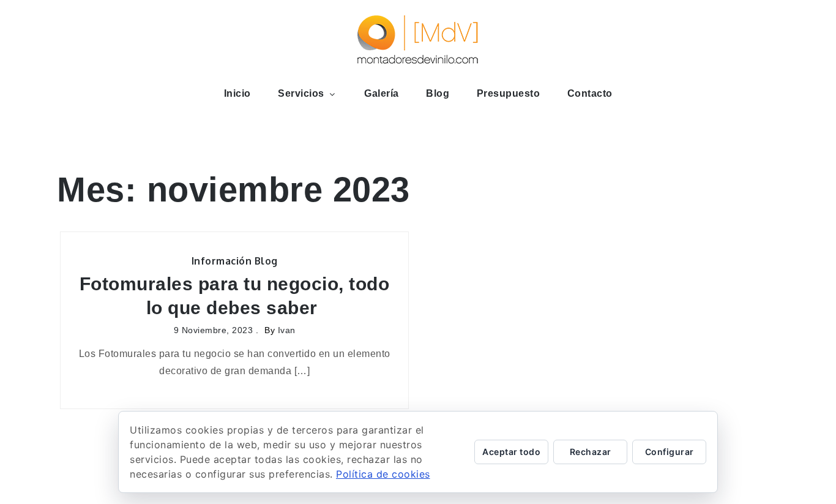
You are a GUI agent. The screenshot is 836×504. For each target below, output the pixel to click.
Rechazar (590, 451)
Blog (437, 93)
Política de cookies (383, 474)
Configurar (669, 451)
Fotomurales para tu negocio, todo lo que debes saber (235, 296)
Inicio (237, 93)
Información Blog (235, 261)
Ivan (287, 330)
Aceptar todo (511, 451)
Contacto (590, 93)
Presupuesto (508, 93)
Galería (381, 93)
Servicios (301, 93)
